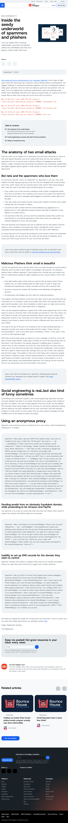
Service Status (28, 791)
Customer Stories (29, 781)
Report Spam (5, 814)
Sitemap (26, 804)
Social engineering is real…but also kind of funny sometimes (26, 137)
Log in (53, 5)
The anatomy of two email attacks (18, 129)
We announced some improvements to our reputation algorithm (24, 80)
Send (2, 781)
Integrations (27, 784)
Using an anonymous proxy (16, 141)
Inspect (3, 789)
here (45, 621)
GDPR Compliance (26, 814)
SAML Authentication (7, 796)
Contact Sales (50, 796)
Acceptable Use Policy (39, 814)
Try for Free (49, 799)
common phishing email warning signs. (46, 252)
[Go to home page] (34, 5)
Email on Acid (49, 791)
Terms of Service (52, 814)
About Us (48, 781)
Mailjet (47, 789)
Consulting (4, 794)
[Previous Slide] (58, 688)
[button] (32, 1)
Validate (3, 786)
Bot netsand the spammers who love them (21, 131)
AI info (47, 786)
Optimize (4, 784)
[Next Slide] (64, 688)
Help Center (27, 786)
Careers (48, 784)
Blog (25, 801)
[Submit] (37, 647)
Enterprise (4, 791)
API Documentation (29, 789)
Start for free (61, 5)
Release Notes (5, 799)
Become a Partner (29, 796)
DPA (8, 816)
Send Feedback (28, 794)
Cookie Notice (15, 814)
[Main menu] (2, 5)
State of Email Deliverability (31, 799)
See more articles (10, 738)
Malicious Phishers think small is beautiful (20, 133)
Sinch (47, 794)
